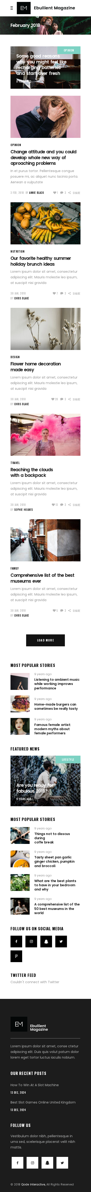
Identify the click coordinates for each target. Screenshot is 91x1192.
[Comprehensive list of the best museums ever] (45, 540)
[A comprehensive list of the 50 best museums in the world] (20, 906)
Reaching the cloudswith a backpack (31, 473)
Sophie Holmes (23, 509)
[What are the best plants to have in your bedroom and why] (20, 882)
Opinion (69, 50)
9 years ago (24, 81)
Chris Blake (21, 298)
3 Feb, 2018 (17, 193)
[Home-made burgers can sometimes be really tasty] (20, 703)
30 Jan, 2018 (18, 293)
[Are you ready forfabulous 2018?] (45, 781)
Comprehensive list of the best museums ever (42, 578)
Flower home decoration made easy (35, 367)
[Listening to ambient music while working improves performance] (20, 681)
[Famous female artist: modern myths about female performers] (20, 726)
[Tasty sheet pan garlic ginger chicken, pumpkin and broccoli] (20, 858)
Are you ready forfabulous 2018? (34, 788)
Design (15, 357)
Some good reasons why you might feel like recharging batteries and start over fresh (41, 65)
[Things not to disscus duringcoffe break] (20, 835)
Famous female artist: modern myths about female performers (52, 729)
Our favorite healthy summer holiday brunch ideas (40, 261)
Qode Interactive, (33, 1184)
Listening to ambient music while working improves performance (56, 683)
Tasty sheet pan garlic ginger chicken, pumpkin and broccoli (54, 861)
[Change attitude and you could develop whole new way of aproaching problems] (45, 117)
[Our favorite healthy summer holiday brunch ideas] (45, 223)
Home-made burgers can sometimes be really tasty (56, 706)
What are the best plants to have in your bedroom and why (55, 885)
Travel (15, 463)
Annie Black (36, 193)
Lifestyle (68, 760)
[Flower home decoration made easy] (45, 329)
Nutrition (17, 251)
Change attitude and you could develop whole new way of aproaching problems (43, 157)
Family (14, 568)
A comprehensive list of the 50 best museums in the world (57, 908)
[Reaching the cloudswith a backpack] (45, 435)
